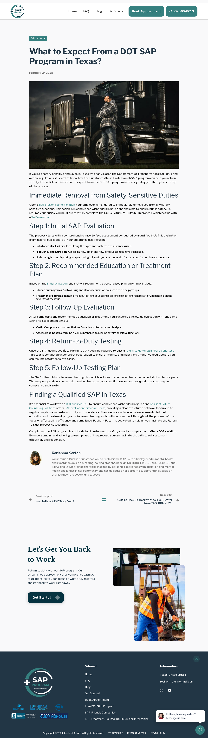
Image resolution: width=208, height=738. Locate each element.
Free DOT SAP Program (99, 706)
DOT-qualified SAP (77, 404)
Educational (38, 38)
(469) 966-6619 (181, 11)
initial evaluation (57, 283)
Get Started (117, 11)
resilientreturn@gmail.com (176, 681)
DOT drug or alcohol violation (57, 204)
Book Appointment (146, 11)
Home (72, 11)
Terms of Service (136, 733)
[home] (17, 11)
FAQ (86, 11)
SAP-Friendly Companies (100, 712)
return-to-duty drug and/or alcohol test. (149, 350)
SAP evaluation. (41, 217)
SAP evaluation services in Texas (85, 408)
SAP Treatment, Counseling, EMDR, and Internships (117, 718)
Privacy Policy (115, 733)
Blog (99, 11)
